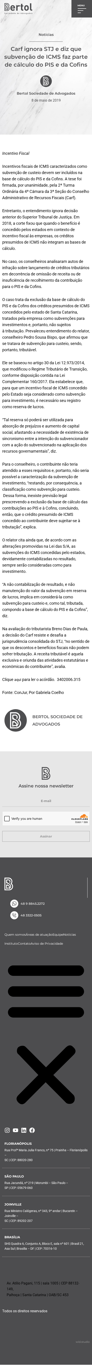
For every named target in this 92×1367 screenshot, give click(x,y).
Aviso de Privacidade (47, 944)
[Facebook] (32, 1130)
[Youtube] (15, 1130)
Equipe (57, 935)
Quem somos (15, 935)
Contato (24, 944)
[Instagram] (7, 1130)
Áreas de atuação (39, 935)
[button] (46, 1033)
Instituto (11, 944)
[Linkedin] (24, 1130)
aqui (17, 680)
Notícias (69, 935)
